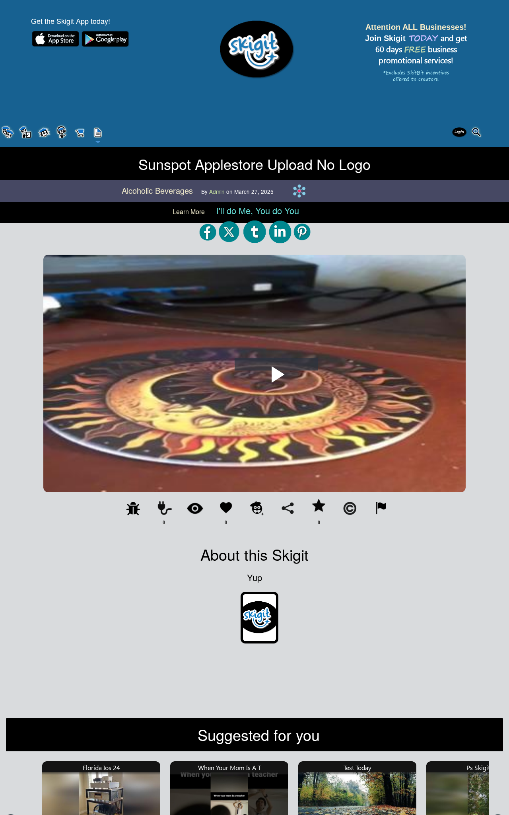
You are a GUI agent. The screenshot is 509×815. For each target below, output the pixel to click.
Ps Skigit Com (485, 767)
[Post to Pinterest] (302, 231)
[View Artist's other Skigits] (195, 508)
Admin (217, 191)
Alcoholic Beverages (158, 190)
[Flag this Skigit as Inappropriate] (381, 508)
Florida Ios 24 (101, 767)
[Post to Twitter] (230, 231)
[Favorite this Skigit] (319, 506)
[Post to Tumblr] (255, 231)
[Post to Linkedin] (280, 231)
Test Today (357, 767)
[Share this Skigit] (288, 508)
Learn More (189, 211)
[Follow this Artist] (257, 508)
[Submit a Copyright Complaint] (350, 508)
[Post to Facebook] (208, 231)
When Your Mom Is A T (229, 767)
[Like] (226, 508)
